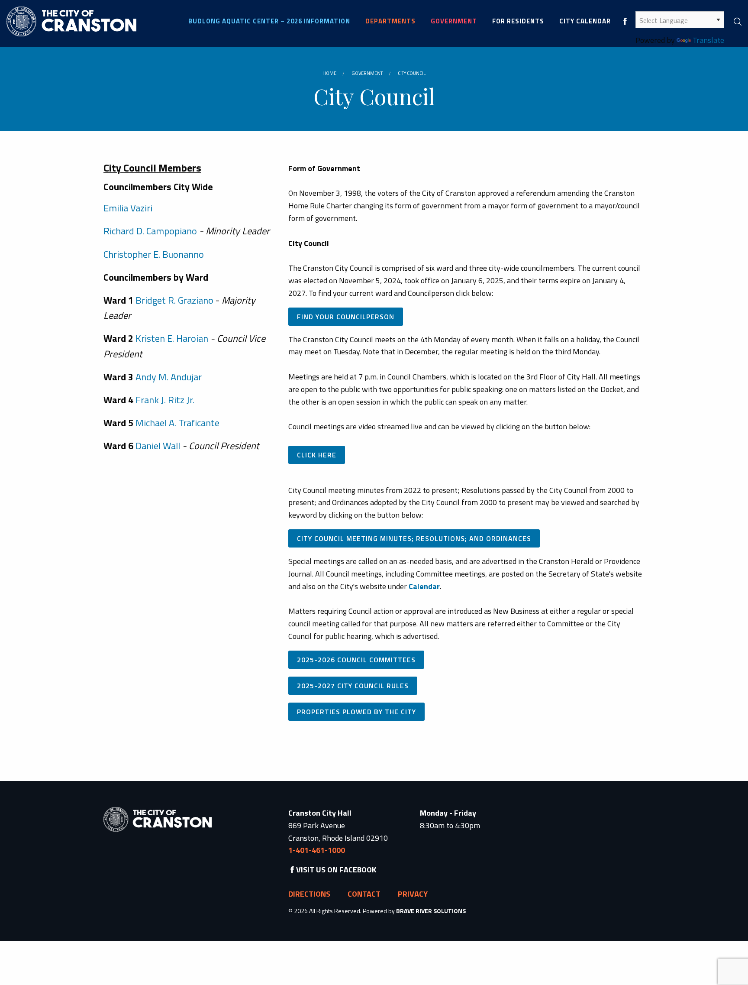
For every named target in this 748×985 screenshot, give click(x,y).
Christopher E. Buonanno (153, 254)
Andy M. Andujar (168, 376)
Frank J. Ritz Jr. (164, 399)
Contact (364, 894)
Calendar (424, 586)
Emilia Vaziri (127, 208)
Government (367, 73)
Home (329, 73)
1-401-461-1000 (316, 850)
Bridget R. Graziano (174, 300)
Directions (309, 894)
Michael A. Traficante (177, 422)
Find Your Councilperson (345, 316)
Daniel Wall (157, 445)
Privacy (413, 894)
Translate (708, 40)
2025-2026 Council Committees (356, 660)
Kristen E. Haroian (171, 338)
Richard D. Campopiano (151, 231)
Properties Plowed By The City (356, 711)
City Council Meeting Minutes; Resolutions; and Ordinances (414, 538)
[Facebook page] (625, 21)
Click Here (316, 455)
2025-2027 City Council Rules (353, 685)
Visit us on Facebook (336, 869)
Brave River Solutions (431, 910)
